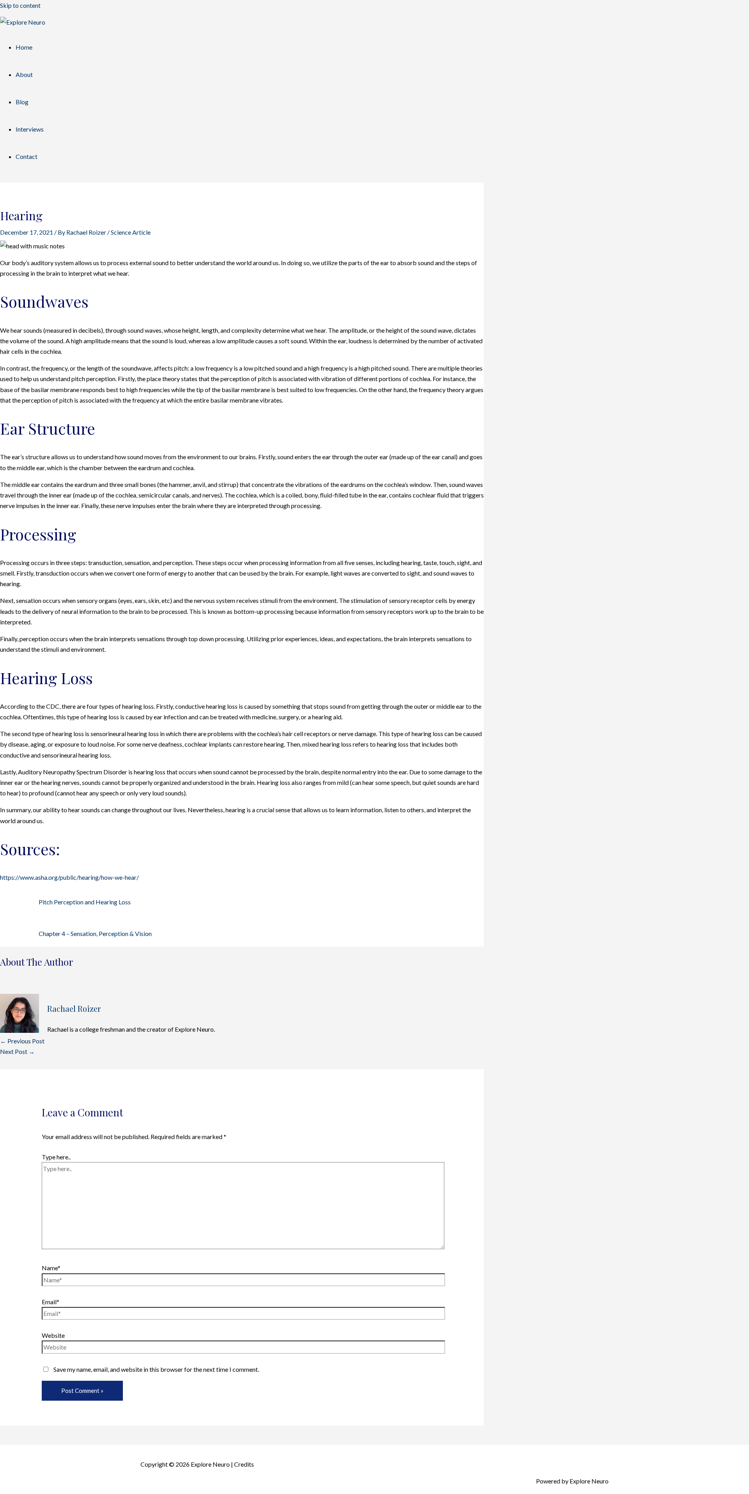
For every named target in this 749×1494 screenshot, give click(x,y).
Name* (51, 1267)
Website (53, 1335)
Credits (244, 1464)
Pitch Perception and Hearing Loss (85, 902)
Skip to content (20, 5)
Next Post (17, 1051)
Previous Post (22, 1041)
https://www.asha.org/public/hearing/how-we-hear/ (69, 877)
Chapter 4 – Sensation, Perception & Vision (95, 933)
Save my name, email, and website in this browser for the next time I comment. (156, 1369)
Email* (50, 1301)
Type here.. (56, 1157)
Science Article (131, 232)
